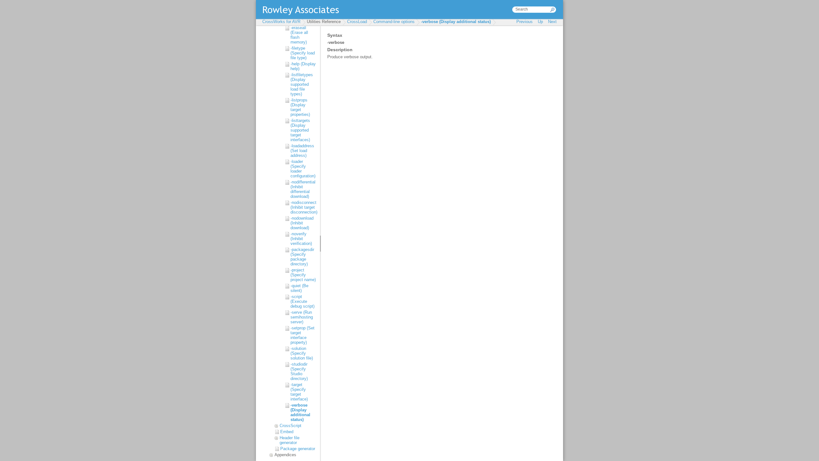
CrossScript (290, 425)
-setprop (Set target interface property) (302, 335)
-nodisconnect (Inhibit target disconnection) (303, 207)
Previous (524, 21)
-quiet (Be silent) (299, 288)
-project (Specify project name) (303, 275)
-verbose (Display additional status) (456, 21)
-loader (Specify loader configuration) (302, 168)
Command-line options (394, 21)
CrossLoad (357, 21)
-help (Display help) (303, 66)
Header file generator (289, 440)
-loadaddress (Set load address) (302, 150)
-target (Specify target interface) (299, 391)
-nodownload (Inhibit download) (302, 223)
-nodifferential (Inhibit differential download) (302, 189)
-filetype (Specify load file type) (302, 53)
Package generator (297, 448)
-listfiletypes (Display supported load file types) (301, 84)
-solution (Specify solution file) (301, 353)
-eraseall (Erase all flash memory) (299, 34)
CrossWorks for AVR (281, 21)
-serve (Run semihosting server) (301, 317)
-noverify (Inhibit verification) (301, 238)
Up (540, 21)
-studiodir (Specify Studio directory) (299, 371)
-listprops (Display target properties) (300, 107)
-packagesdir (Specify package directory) (302, 256)
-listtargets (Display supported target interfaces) (300, 130)
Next (552, 21)
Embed (286, 431)
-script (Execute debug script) (302, 301)
